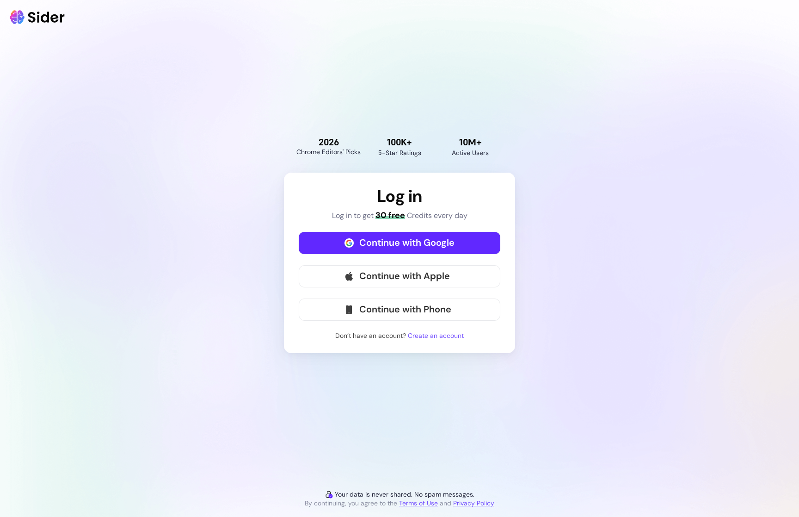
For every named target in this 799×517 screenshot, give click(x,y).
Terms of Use (418, 503)
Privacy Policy (473, 503)
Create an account (436, 335)
